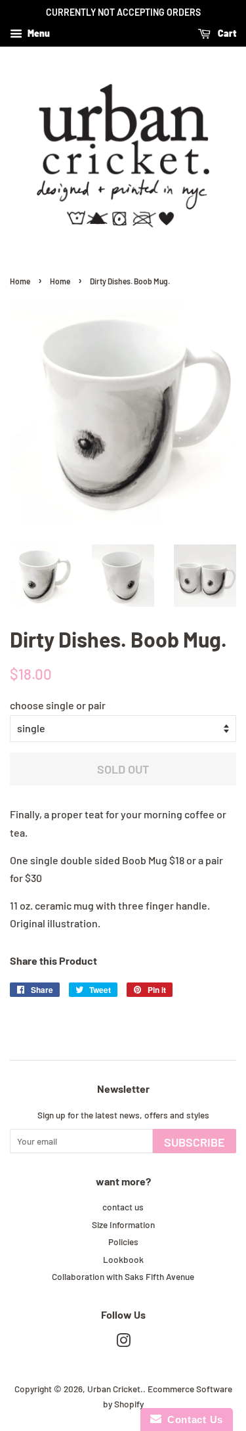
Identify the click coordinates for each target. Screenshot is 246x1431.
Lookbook (123, 1259)
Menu (38, 33)
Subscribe (194, 1142)
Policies (123, 1241)
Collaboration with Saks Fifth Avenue (123, 1276)
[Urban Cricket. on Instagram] (123, 1342)
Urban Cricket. (115, 1388)
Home (20, 281)
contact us (123, 1206)
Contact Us (192, 1419)
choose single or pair (58, 705)
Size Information (123, 1224)
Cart (226, 33)
